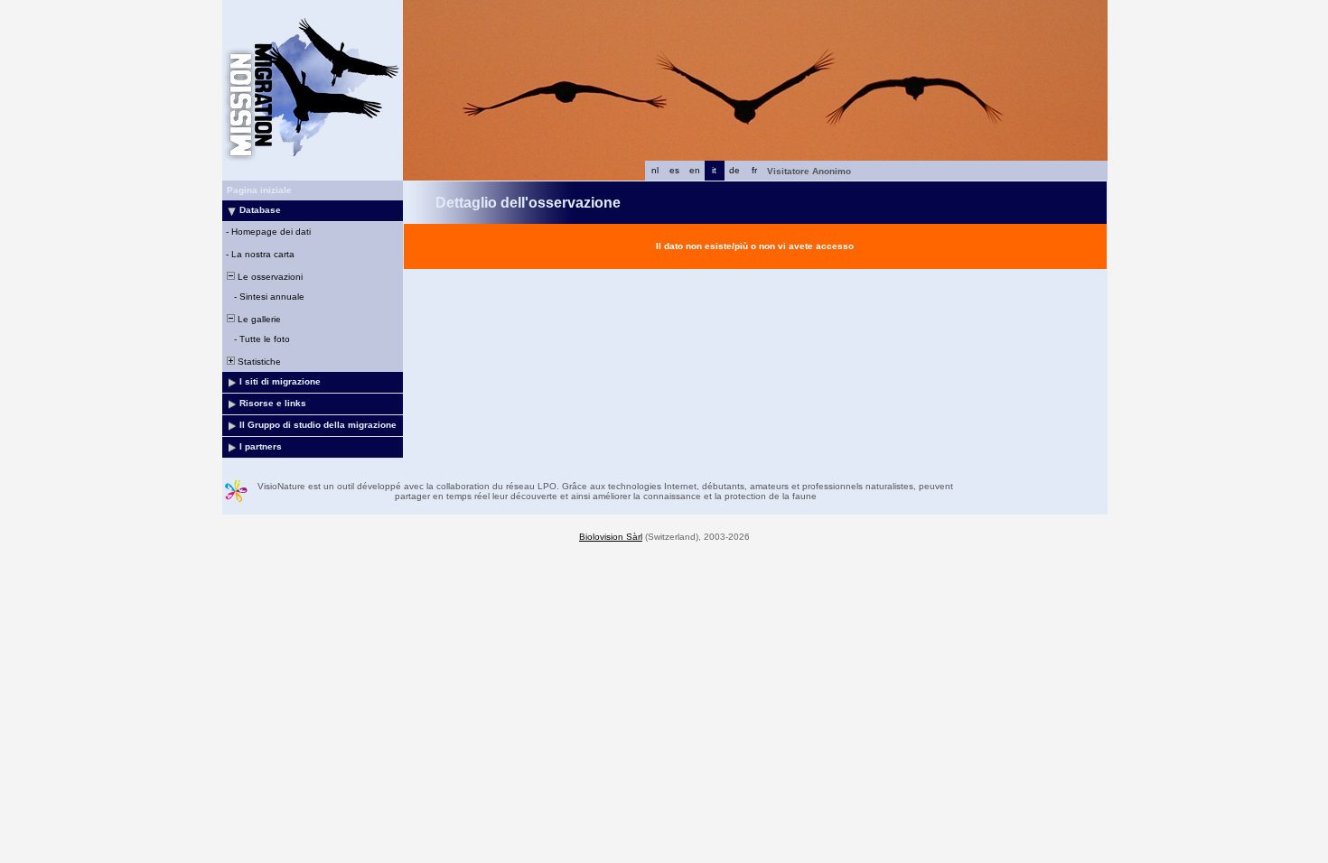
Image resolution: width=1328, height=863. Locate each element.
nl (655, 170)
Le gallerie (258, 319)
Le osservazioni (269, 277)
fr (754, 170)
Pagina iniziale (259, 190)
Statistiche (258, 362)
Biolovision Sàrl (610, 537)
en (694, 170)
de (734, 170)
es (674, 170)
